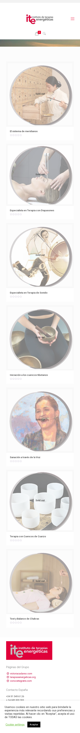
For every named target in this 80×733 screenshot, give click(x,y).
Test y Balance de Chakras (24, 618)
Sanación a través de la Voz (25, 457)
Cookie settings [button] (15, 724)
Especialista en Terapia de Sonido (28, 292)
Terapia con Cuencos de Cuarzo (28, 536)
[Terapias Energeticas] (40, 18)
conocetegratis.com (20, 680)
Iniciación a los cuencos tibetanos (29, 375)
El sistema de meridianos (24, 131)
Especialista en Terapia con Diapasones (32, 210)
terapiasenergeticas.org (22, 677)
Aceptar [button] (34, 724)
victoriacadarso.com (20, 673)
